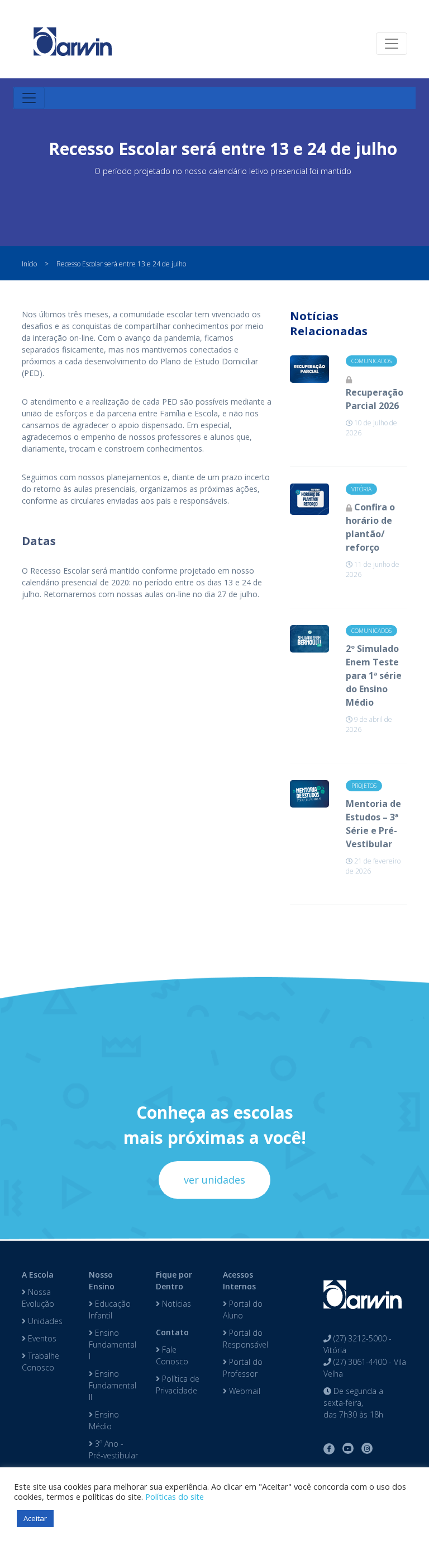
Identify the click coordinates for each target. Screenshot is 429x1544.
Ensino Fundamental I (112, 1344)
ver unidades (214, 1179)
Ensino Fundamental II (112, 1385)
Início (29, 264)
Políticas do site (174, 1496)
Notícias (175, 1303)
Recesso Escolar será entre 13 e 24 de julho (121, 264)
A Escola (38, 1274)
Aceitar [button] (35, 1518)
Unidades (44, 1321)
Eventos (41, 1338)
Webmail (243, 1391)
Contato (172, 1332)
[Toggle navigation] (391, 43)
